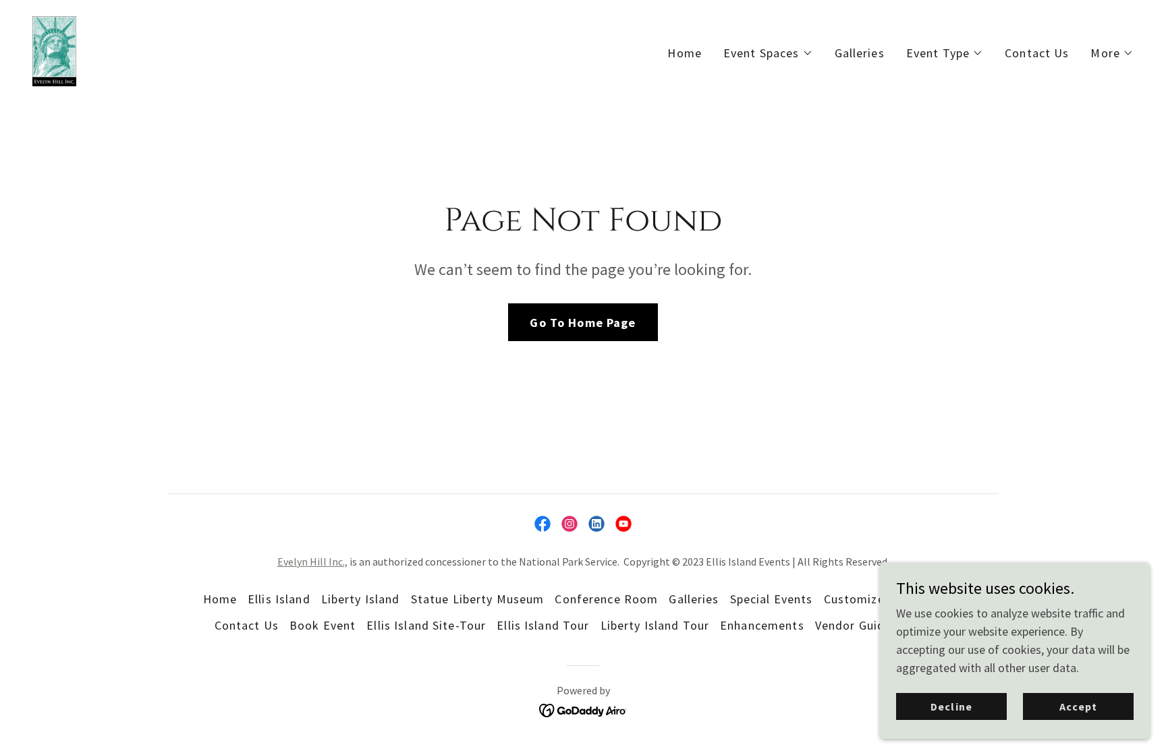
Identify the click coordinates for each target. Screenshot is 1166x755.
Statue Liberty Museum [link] (478, 599)
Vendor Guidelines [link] (866, 625)
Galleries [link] (860, 53)
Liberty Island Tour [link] (655, 625)
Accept (1078, 706)
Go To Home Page (583, 322)
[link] (54, 49)
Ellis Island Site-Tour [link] (426, 625)
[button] (768, 53)
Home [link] (684, 53)
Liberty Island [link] (360, 599)
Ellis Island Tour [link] (543, 625)
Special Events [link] (771, 599)
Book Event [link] (322, 625)
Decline (951, 706)
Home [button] (220, 599)
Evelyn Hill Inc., (312, 561)
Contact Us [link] (1037, 53)
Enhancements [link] (762, 625)
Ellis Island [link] (279, 599)
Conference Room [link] (606, 599)
